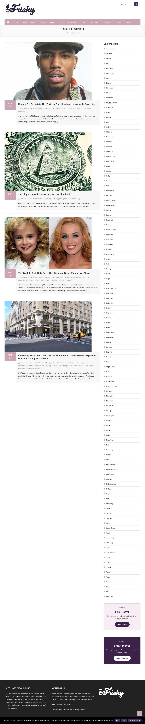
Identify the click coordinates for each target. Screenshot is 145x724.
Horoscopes (110, 332)
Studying (109, 518)
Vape (108, 577)
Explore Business (122, 658)
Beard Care (110, 73)
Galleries (109, 239)
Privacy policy (135, 720)
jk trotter (29, 366)
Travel (127, 22)
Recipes (109, 479)
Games (108, 249)
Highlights (109, 313)
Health (33, 22)
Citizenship (110, 137)
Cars (108, 112)
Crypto (108, 171)
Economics (110, 191)
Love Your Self (111, 386)
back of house (58, 363)
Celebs (42, 22)
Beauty (108, 78)
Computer (109, 151)
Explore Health (122, 624)
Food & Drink (111, 230)
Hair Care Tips (111, 288)
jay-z (80, 199)
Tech (108, 533)
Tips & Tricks (110, 552)
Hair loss (109, 298)
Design (108, 181)
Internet (109, 352)
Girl (107, 264)
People (108, 455)
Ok (117, 720)
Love (61, 22)
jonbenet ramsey (32, 280)
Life (107, 371)
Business (109, 98)
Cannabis (109, 107)
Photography (110, 464)
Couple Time (110, 156)
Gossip (108, 269)
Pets (107, 459)
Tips (107, 548)
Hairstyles (109, 303)
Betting (108, 83)
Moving (108, 425)
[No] (142, 720)
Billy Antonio (24, 108)
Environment (110, 205)
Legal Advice (110, 367)
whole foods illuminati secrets (29, 368)
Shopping (109, 504)
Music (108, 430)
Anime (108, 58)
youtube (68, 280)
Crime (108, 166)
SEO (108, 499)
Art (107, 63)
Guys (108, 279)
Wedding (109, 596)
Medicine (109, 401)
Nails (108, 435)
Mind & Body (110, 406)
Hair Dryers (110, 293)
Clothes (109, 147)
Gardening (110, 254)
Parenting (107, 22)
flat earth (87, 108)
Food (108, 225)
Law (107, 362)
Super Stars (110, 528)
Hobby (108, 323)
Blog (107, 93)
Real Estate (110, 474)
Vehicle (108, 582)
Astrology (109, 68)
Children (109, 132)
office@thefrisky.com (64, 704)
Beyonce (64, 199)
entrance (78, 363)
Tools (108, 557)
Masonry (54, 280)
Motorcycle (110, 415)
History (48, 199)
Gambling (109, 244)
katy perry (45, 280)
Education (109, 195)
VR (107, 592)
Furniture (109, 235)
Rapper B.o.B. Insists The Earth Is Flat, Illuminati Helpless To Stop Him (56, 104)
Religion (109, 489)
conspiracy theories (74, 108)
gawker (86, 363)
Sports (108, 513)
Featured (109, 220)
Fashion (109, 215)
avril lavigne (65, 277)
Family (108, 210)
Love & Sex (110, 381)
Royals (118, 22)
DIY (107, 186)
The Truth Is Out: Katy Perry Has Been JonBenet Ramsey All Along (54, 273)
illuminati (21, 111)
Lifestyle (109, 376)
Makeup (109, 391)
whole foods (89, 366)
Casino (108, 117)
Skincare (109, 508)
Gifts (108, 259)
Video (108, 587)
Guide (108, 274)
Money (108, 411)
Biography (110, 88)
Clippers (109, 142)
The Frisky (24, 199)
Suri (70, 366)
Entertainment (95, 22)
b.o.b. (62, 108)
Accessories (110, 49)
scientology (63, 366)
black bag (69, 363)
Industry (109, 347)
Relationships (72, 22)
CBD (108, 122)
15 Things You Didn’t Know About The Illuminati (44, 194)
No (124, 720)
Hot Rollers (110, 337)
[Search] (136, 4)
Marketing (109, 396)
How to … (109, 342)
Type (108, 572)
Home (16, 22)
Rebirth (61, 280)
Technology (110, 538)
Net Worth (110, 440)
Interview (109, 357)
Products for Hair (112, 469)
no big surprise (52, 366)
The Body (109, 543)
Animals (109, 54)
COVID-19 (110, 161)
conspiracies (76, 277)
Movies (52, 22)
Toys (108, 562)
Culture (41, 199)
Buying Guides (111, 102)
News (25, 22)
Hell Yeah (85, 277)
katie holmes (40, 366)
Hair (107, 283)
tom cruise (78, 366)
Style (83, 22)
